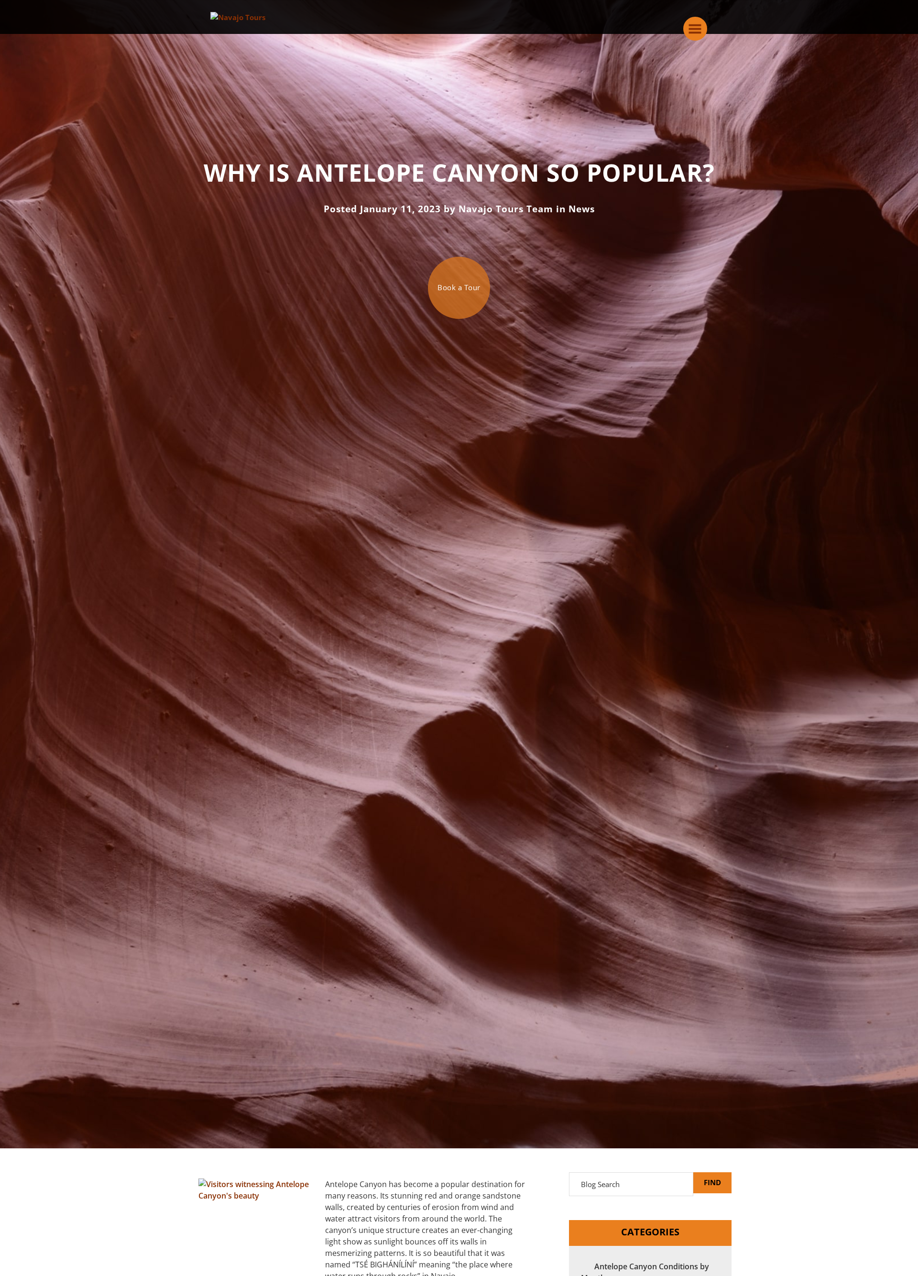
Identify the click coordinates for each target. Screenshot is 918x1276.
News (581, 209)
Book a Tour (459, 287)
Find (712, 1182)
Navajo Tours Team (506, 209)
